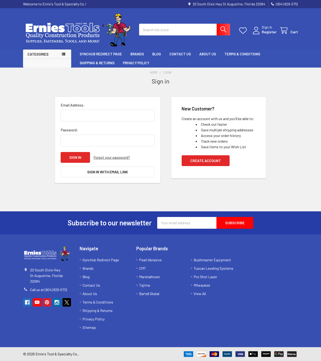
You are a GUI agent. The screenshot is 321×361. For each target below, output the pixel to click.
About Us (207, 54)
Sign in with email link (107, 172)
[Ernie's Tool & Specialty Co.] (78, 29)
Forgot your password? (112, 157)
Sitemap (89, 327)
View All (200, 293)
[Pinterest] (47, 302)
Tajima (144, 285)
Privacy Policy (136, 63)
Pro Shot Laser (205, 276)
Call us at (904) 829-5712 (48, 289)
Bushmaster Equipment (212, 260)
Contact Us (180, 54)
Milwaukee (202, 285)
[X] (67, 302)
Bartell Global (149, 293)
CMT (142, 268)
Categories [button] (37, 54)
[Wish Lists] (244, 30)
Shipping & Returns (97, 63)
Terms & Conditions (242, 54)
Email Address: (73, 105)
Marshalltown (149, 276)
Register (269, 32)
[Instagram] (57, 302)
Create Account (205, 160)
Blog (156, 54)
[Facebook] (27, 302)
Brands (137, 54)
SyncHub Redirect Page (101, 54)
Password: (69, 130)
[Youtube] (37, 302)
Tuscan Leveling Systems (213, 268)
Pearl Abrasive (150, 260)
